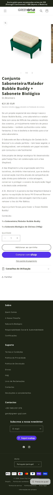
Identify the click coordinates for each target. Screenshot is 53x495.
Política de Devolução (15, 363)
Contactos (9, 387)
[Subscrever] (40, 429)
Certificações (11, 335)
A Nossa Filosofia (12, 318)
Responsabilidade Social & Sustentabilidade (24, 330)
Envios (8, 369)
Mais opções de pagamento (26, 261)
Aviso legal (43, 485)
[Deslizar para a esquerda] (21, 73)
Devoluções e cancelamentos (18, 393)
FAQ (7, 375)
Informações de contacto (28, 489)
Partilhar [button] (8, 277)
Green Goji (24, 478)
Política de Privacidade (15, 358)
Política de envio (30, 485)
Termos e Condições (14, 352)
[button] (5, 11)
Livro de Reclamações (15, 381)
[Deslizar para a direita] (32, 73)
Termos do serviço (15, 485)
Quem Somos (11, 312)
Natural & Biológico (13, 324)
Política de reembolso (21, 481)
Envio (18, 107)
